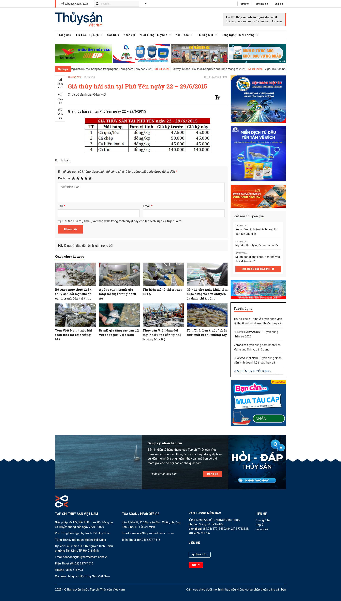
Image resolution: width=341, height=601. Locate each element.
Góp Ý (259, 525)
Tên (61, 206)
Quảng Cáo (263, 520)
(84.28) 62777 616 (81, 563)
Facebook (262, 529)
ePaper (245, 3)
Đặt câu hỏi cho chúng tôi (256, 269)
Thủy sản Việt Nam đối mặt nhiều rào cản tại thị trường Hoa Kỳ (162, 334)
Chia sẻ (60, 101)
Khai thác (182, 35)
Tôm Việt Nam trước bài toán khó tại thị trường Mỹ (73, 334)
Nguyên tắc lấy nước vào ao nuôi (256, 245)
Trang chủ (64, 35)
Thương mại (205, 35)
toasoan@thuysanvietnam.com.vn (85, 557)
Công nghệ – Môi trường (238, 35)
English (279, 3)
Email (148, 206)
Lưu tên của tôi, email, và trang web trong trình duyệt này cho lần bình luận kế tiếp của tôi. (122, 221)
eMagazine (262, 3)
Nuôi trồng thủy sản (153, 35)
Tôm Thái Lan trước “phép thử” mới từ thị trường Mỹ (207, 332)
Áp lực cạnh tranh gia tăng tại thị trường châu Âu (117, 293)
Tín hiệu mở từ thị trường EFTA (162, 291)
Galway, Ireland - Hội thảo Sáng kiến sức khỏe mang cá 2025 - (177, 69)
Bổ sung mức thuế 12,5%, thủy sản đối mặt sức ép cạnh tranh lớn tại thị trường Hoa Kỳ (73, 294)
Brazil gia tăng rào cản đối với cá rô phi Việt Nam (119, 332)
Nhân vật (129, 35)
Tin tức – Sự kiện (87, 35)
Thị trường (89, 77)
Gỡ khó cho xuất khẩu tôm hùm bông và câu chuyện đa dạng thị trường (207, 293)
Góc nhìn (113, 35)
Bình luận (60, 116)
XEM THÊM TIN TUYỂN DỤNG (252, 371)
